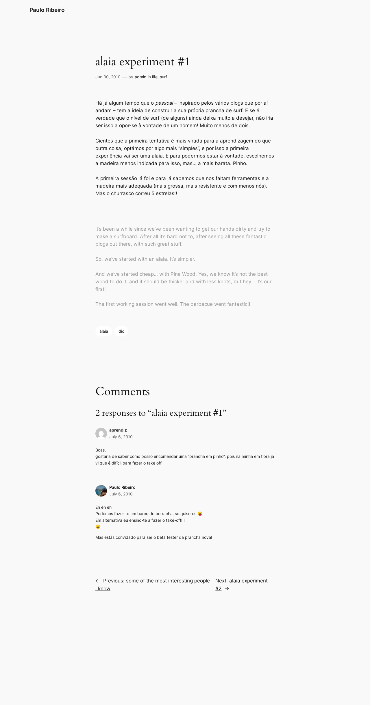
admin (140, 76)
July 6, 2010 (121, 436)
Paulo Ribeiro (47, 9)
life (155, 76)
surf (163, 76)
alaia (103, 331)
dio (121, 331)
